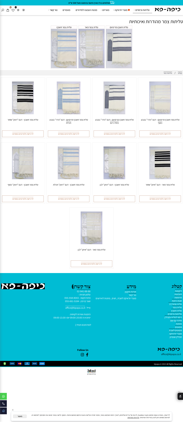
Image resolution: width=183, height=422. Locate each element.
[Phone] (3, 404)
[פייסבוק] (23, 10)
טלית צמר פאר (91, 27)
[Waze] (3, 411)
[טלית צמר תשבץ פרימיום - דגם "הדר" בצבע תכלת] (69, 113)
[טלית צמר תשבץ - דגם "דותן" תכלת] (68, 178)
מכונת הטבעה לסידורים (86, 10)
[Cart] (7, 10)
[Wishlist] (13, 10)
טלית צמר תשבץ (64, 27)
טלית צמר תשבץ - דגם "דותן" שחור (23, 119)
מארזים (105, 10)
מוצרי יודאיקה (121, 10)
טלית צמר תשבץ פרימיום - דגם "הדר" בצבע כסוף (160, 121)
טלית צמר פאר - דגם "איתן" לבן (91, 249)
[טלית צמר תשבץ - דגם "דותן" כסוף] (23, 178)
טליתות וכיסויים (142, 10)
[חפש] (2, 10)
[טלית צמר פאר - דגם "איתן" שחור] (160, 178)
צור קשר (53, 10)
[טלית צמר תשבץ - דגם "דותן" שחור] (23, 113)
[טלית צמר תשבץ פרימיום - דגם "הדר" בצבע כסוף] (160, 113)
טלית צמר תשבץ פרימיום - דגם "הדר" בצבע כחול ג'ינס (114, 121)
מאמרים (66, 10)
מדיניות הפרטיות (133, 417)
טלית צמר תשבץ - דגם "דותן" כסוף (23, 184)
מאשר (20, 416)
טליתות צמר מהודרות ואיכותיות (155, 21)
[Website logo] (167, 9)
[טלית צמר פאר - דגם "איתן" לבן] (91, 243)
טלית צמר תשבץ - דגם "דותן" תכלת (68, 184)
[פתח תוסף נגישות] (180, 396)
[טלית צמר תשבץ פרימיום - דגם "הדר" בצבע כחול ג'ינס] (114, 113)
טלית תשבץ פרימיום (119, 27)
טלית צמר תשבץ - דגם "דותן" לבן (114, 184)
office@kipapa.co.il (75, 307)
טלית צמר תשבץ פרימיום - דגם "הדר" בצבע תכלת (68, 121)
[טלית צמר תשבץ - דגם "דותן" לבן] (114, 178)
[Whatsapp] (3, 397)
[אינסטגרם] (18, 10)
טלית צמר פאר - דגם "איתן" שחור (160, 184)
